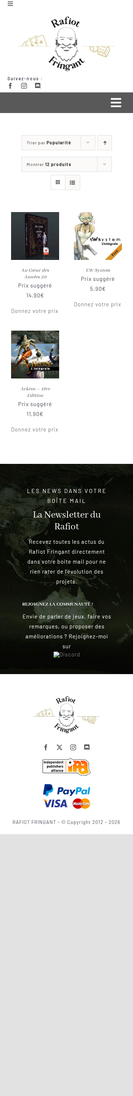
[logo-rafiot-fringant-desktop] (66, 698)
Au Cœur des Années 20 (35, 273)
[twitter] (60, 747)
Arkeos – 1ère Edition (35, 392)
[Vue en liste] (72, 182)
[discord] (38, 86)
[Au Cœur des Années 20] (35, 217)
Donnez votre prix (34, 310)
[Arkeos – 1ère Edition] (35, 335)
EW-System (98, 270)
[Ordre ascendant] (105, 142)
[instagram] (24, 86)
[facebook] (10, 86)
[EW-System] (98, 217)
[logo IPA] (66, 760)
